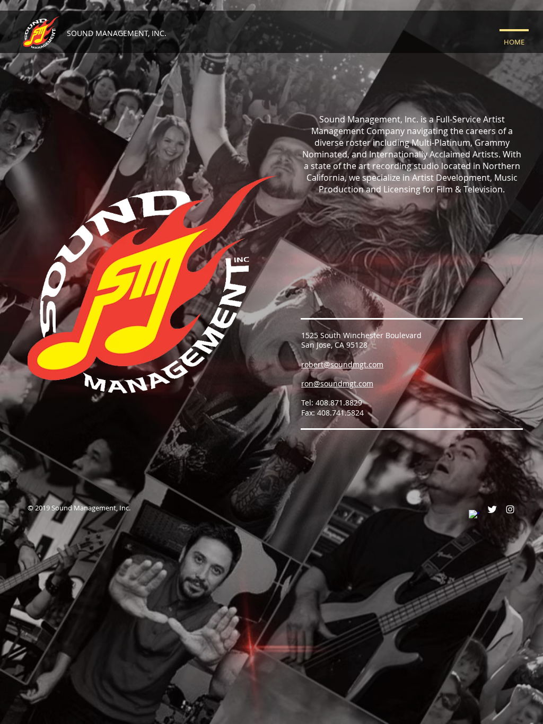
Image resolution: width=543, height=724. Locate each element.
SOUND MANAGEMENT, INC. (117, 33)
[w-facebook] (474, 515)
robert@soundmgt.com (342, 364)
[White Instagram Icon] (510, 509)
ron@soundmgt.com (337, 383)
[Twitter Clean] (492, 509)
